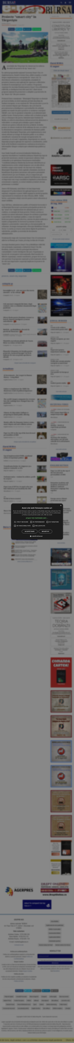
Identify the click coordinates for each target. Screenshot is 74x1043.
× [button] (60, 505)
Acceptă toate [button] (29, 531)
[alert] (37, 521)
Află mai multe (48, 515)
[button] (37, 518)
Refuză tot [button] (45, 531)
